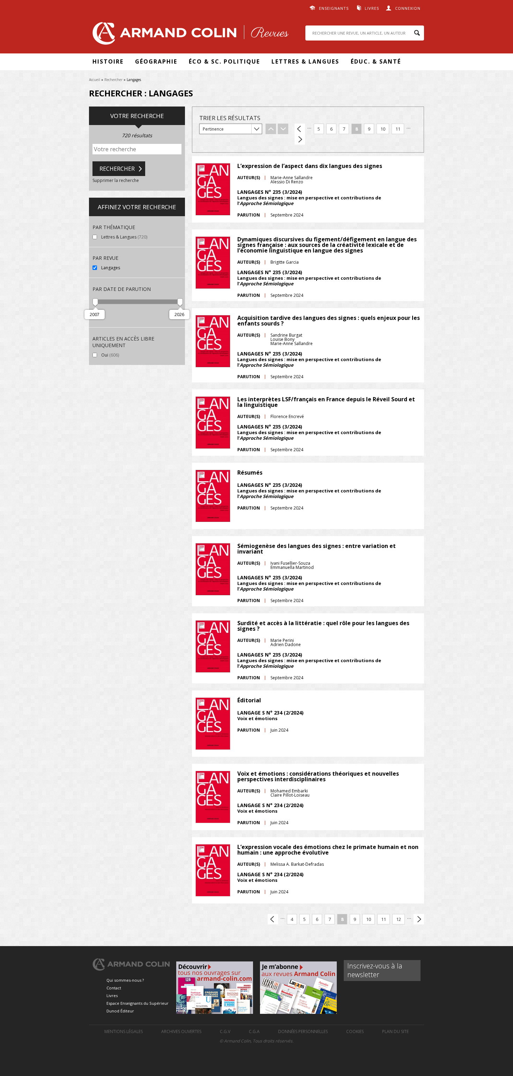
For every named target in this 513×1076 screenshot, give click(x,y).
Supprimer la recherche (115, 180)
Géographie (156, 61)
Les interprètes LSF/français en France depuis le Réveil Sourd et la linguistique (326, 402)
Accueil (94, 79)
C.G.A (254, 1031)
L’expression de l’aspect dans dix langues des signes (309, 166)
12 (398, 919)
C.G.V (225, 1031)
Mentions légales (123, 1031)
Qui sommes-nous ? (125, 980)
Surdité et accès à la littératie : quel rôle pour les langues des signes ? (323, 625)
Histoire (108, 61)
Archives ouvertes (181, 1031)
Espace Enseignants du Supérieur (137, 1003)
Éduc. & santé (376, 61)
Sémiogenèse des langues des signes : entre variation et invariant (316, 548)
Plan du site (395, 1031)
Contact (113, 987)
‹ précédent (300, 129)
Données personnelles (303, 1031)
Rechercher (113, 79)
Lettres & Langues (305, 61)
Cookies (355, 1031)
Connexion (408, 8)
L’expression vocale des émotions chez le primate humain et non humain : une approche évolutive (327, 849)
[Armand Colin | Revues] (189, 35)
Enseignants (334, 8)
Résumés (249, 472)
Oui (125, 355)
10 (382, 129)
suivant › (300, 139)
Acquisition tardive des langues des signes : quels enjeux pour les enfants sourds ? (328, 320)
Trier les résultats (229, 118)
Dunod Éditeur (120, 1010)
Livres (372, 8)
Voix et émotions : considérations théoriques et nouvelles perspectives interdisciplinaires (318, 776)
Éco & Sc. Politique (224, 61)
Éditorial (249, 700)
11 (397, 129)
